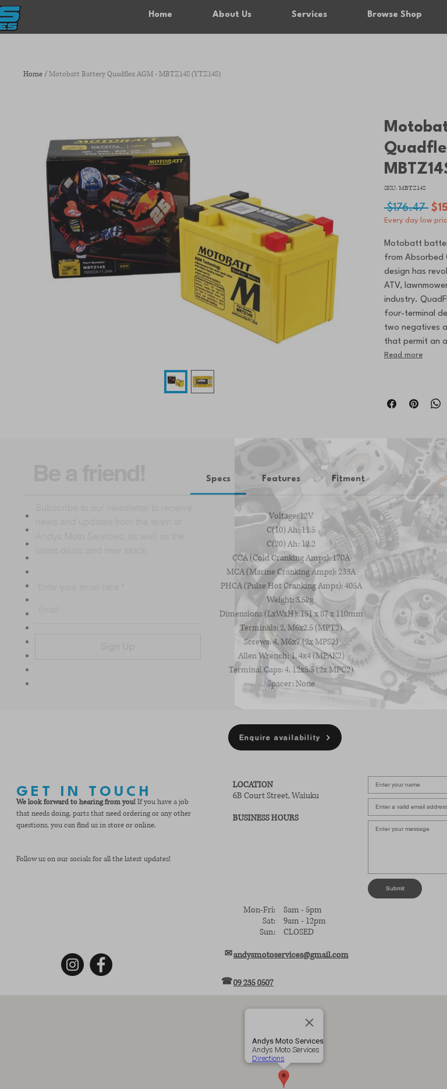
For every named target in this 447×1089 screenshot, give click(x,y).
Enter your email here (78, 559)
